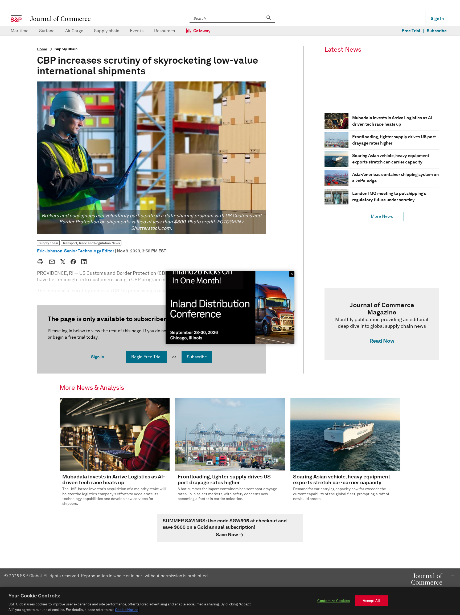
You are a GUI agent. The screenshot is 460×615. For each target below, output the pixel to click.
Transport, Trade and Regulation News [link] (91, 243)
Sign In (437, 18)
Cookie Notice (126, 610)
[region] (230, 601)
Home (42, 49)
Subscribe (437, 30)
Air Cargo (74, 30)
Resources (164, 30)
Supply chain (106, 30)
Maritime (19, 30)
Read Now (381, 341)
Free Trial (411, 30)
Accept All (371, 601)
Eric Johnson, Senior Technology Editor (75, 250)
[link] (382, 324)
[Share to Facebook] (73, 261)
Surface (47, 30)
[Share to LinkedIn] (84, 261)
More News (382, 216)
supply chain (66, 49)
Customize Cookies (333, 601)
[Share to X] (62, 261)
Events (136, 30)
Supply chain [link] (48, 243)
